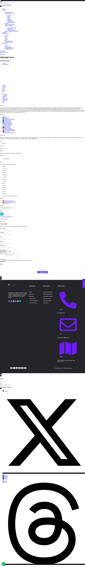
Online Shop (45, 302)
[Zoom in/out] (4, 381)
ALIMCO (7, 23)
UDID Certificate (8, 12)
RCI (6, 37)
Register (5, 52)
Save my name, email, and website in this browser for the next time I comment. (16, 260)
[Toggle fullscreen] (2, 381)
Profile (3, 85)
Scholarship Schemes (11, 27)
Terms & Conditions (33, 300)
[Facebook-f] (9, 301)
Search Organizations (47, 294)
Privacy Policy (32, 298)
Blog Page (31, 296)
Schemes (4, 10)
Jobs (3, 88)
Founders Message (8, 48)
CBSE (6, 36)
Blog (6, 40)
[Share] (1, 381)
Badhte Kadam (10, 21)
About (6, 45)
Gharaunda (9, 20)
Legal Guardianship (11, 22)
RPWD (6, 38)
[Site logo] (1, 1)
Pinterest (5, 477)
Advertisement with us (9, 47)
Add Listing (83, 283)
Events (3, 89)
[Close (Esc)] (0, 381)
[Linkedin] (20, 301)
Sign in (1, 52)
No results (9, 5)
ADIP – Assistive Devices (10, 24)
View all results (3, 5)
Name (1, 252)
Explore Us (4, 43)
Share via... (6, 482)
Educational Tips (5, 33)
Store (3, 87)
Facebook (6, 390)
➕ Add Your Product (42, 272)
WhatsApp (6, 475)
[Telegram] (18, 301)
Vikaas (8, 17)
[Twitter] (13, 301)
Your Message (3, 259)
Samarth (9, 18)
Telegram (6, 476)
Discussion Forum (8, 42)
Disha (8, 16)
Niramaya (9, 15)
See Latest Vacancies (48, 296)
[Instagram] (11, 301)
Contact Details (8, 46)
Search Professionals (47, 292)
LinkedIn (6, 478)
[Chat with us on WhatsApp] (3, 563)
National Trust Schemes (9, 13)
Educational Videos (9, 41)
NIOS (6, 35)
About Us (31, 294)
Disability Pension (11, 30)
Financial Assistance (9, 25)
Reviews (4, 86)
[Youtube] (16, 301)
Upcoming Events (47, 298)
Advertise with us (33, 302)
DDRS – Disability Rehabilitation (11, 31)
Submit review (3, 261)
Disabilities (4, 32)
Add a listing (2, 51)
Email (1, 253)
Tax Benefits (9, 28)
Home (3, 8)
